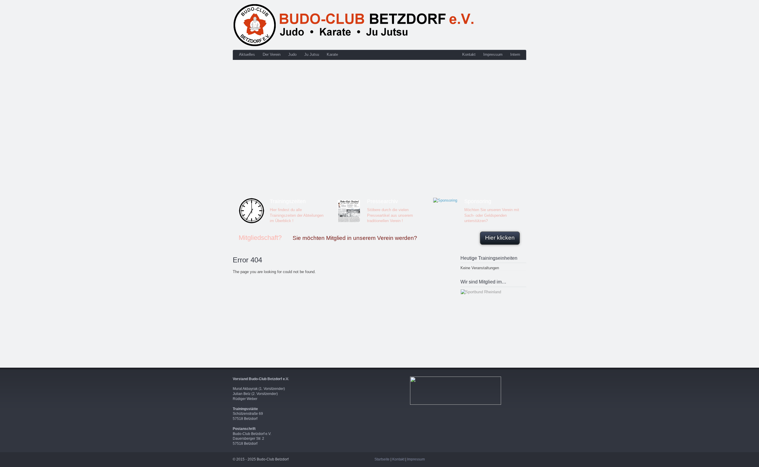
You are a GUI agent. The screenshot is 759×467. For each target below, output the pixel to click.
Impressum (493, 54)
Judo (292, 54)
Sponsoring (477, 201)
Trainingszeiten (288, 201)
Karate (332, 54)
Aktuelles (247, 54)
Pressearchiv (382, 201)
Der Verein (271, 54)
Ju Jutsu (311, 54)
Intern (515, 54)
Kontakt (469, 54)
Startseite (382, 459)
